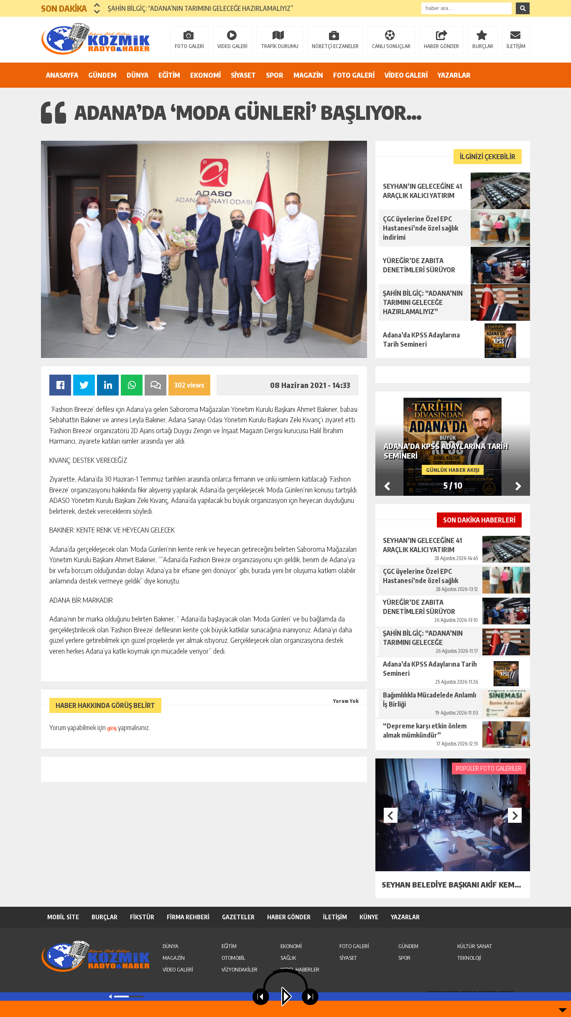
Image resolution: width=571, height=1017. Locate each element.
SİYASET (243, 75)
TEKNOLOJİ (469, 957)
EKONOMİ (205, 75)
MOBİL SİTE (63, 917)
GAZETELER (238, 917)
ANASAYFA (62, 75)
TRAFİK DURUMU (279, 46)
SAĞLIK (288, 957)
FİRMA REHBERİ (188, 917)
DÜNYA (137, 75)
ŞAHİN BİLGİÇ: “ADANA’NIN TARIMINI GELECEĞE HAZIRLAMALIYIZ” (200, 8)
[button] (97, 5)
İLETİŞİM (516, 46)
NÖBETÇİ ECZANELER (335, 46)
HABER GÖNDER (441, 46)
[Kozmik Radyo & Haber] (95, 39)
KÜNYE (368, 917)
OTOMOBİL (233, 957)
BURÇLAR (482, 46)
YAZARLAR (454, 75)
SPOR (274, 75)
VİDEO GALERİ (406, 75)
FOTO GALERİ (189, 46)
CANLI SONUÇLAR (391, 46)
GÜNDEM (102, 75)
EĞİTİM (169, 75)
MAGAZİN (308, 75)
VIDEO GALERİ (232, 46)
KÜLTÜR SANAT (474, 946)
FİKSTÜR (142, 917)
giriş (112, 728)
